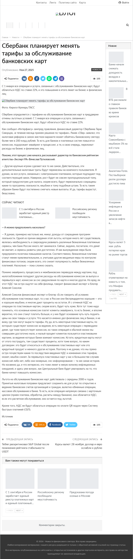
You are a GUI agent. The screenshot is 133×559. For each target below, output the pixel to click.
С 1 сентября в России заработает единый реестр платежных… (34, 213)
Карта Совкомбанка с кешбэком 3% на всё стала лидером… (118, 143)
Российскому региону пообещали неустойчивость (84, 213)
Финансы (29, 25)
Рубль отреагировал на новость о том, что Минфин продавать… (118, 281)
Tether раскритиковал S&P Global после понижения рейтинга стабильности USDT (25, 448)
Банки (16, 25)
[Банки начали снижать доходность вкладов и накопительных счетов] (116, 57)
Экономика (48, 25)
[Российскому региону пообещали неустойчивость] (62, 213)
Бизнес (35, 25)
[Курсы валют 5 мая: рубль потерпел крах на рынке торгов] (116, 234)
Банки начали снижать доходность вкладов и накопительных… (118, 72)
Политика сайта (68, 3)
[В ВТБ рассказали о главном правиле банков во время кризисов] (116, 92)
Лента (52, 3)
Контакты (41, 3)
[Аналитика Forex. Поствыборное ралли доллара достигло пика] (116, 163)
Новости (9, 25)
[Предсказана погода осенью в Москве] (84, 478)
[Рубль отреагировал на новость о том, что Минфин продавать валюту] (116, 266)
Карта (82, 3)
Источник (7, 416)
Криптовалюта (22, 25)
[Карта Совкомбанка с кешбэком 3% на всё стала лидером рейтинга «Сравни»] (116, 128)
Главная (3, 25)
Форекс (41, 25)
